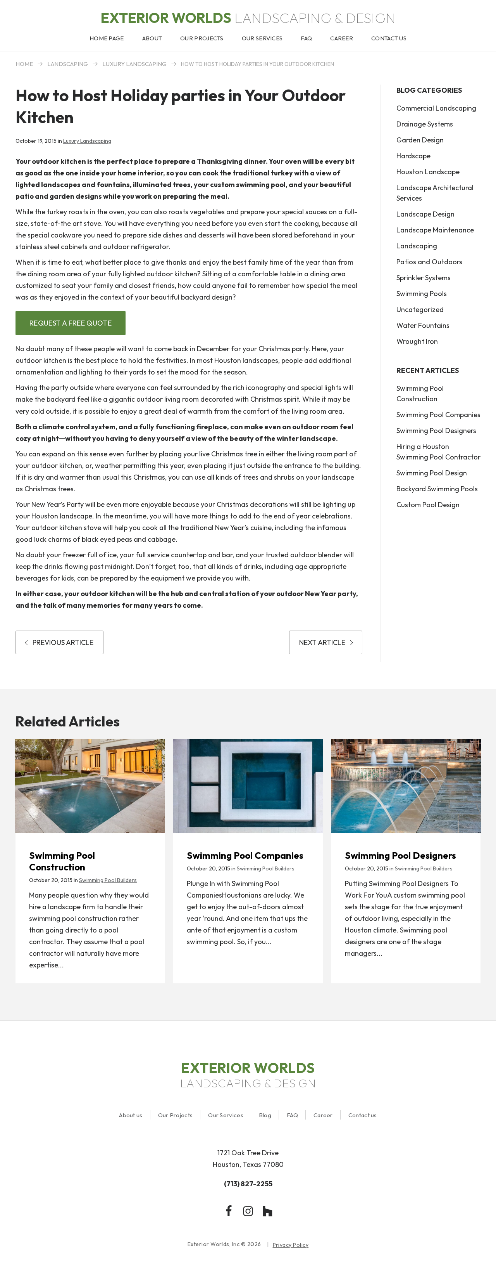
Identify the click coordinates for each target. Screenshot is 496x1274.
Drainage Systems (424, 124)
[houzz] (267, 1211)
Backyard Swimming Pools (437, 488)
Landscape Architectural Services (435, 193)
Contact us (362, 1115)
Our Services (225, 1115)
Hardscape (413, 155)
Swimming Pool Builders (108, 880)
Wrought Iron (417, 341)
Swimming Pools (421, 293)
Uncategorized (420, 309)
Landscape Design (425, 214)
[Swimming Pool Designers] (406, 786)
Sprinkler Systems (423, 277)
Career (323, 1115)
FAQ (292, 1115)
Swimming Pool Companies (438, 414)
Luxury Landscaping (134, 64)
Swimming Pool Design (431, 472)
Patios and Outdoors (429, 261)
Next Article (322, 642)
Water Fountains (423, 325)
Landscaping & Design (248, 17)
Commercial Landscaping (436, 108)
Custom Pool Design (428, 504)
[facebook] (228, 1211)
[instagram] (248, 1211)
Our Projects (175, 1115)
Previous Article (63, 642)
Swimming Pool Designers (436, 430)
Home (24, 64)
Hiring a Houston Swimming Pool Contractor (438, 451)
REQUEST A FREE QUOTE (70, 323)
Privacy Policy (291, 1245)
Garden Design (420, 139)
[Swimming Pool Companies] (248, 786)
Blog (265, 1115)
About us (130, 1115)
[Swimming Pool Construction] (90, 786)
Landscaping (67, 64)
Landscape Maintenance (435, 229)
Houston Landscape (428, 171)
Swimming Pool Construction (420, 393)
